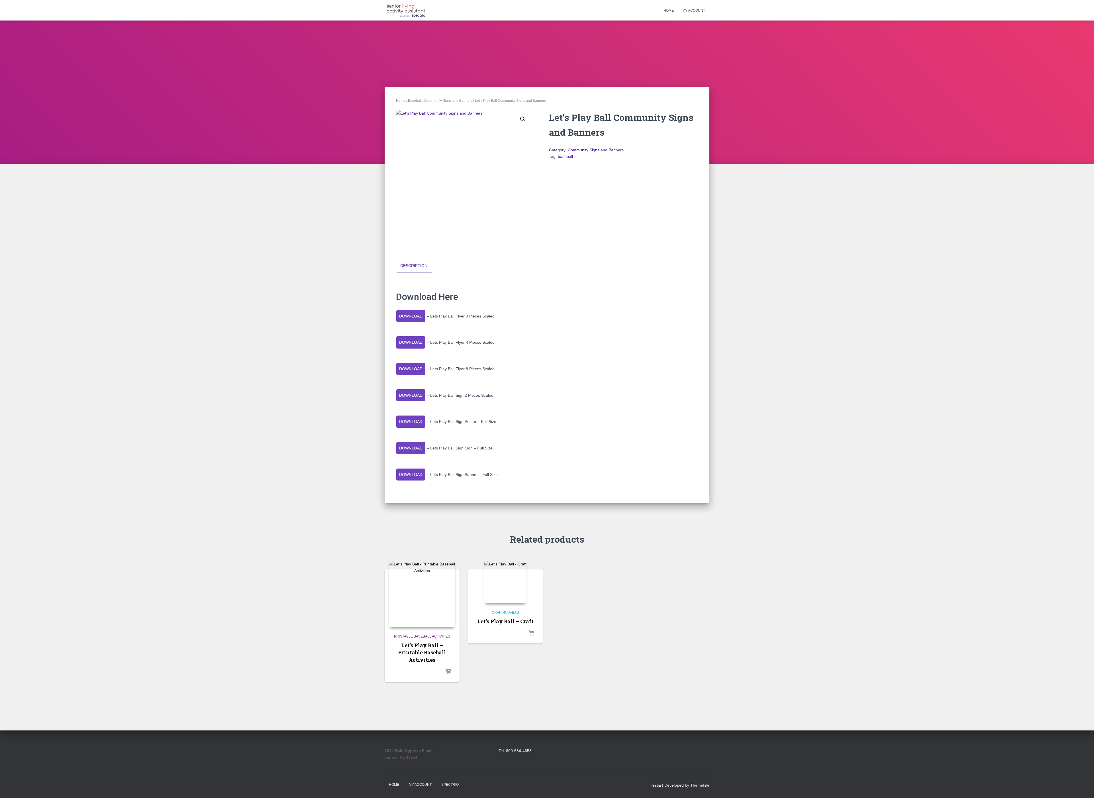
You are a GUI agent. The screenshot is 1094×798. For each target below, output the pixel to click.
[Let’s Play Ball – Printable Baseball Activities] (422, 594)
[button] (523, 119)
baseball (565, 156)
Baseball (415, 101)
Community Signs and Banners (448, 101)
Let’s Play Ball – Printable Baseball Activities (422, 652)
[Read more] (448, 672)
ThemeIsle (699, 785)
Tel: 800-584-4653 (515, 750)
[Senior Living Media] (406, 10)
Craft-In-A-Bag (505, 612)
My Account (693, 11)
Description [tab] (413, 265)
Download (411, 316)
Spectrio (450, 785)
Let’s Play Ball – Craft (505, 621)
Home (669, 11)
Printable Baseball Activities (422, 636)
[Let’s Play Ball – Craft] (505, 582)
